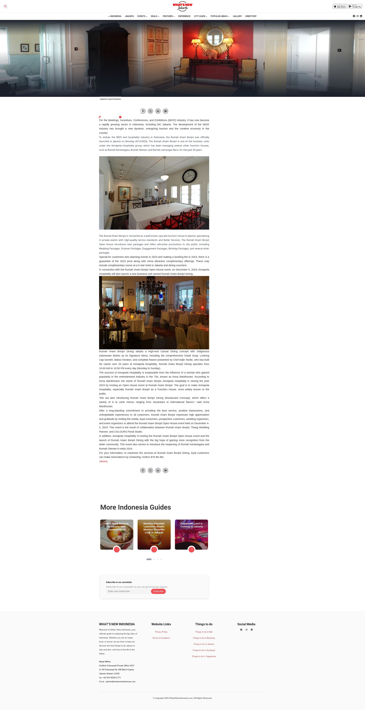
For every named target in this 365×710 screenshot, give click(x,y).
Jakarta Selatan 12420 (109, 673)
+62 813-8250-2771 (112, 677)
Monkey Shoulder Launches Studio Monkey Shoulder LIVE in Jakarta (154, 528)
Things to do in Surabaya (203, 650)
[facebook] (241, 630)
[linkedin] (252, 630)
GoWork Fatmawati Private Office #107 (116, 665)
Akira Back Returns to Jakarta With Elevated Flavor (117, 526)
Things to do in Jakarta (203, 644)
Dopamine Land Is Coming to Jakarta (191, 525)
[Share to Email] (165, 470)
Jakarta (103, 461)
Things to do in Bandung (204, 638)
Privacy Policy (161, 632)
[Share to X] (150, 470)
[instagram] (246, 630)
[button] (149, 559)
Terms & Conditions (161, 638)
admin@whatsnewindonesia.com (120, 681)
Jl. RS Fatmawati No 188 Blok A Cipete (116, 669)
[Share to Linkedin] (158, 470)
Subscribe (158, 591)
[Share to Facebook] (143, 470)
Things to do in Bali (203, 632)
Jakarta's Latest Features (110, 99)
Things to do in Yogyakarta (204, 656)
